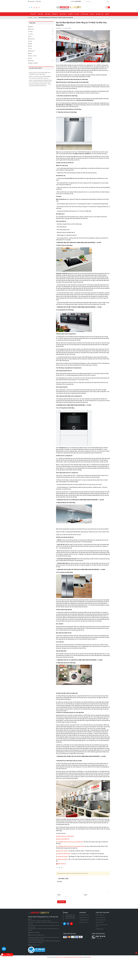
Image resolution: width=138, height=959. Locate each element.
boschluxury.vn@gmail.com (37, 935)
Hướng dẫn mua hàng (84, 915)
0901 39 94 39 (100, 936)
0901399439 (37, 932)
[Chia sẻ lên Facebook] (57, 867)
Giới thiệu (40, 14)
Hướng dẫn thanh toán (84, 917)
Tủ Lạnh (92, 14)
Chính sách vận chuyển (101, 919)
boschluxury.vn (36, 945)
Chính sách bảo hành (100, 917)
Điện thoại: (30, 932)
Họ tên (59, 894)
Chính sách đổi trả (99, 922)
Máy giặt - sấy (99, 14)
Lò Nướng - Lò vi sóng (73, 14)
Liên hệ (107, 14)
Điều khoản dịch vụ (83, 922)
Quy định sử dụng (99, 928)
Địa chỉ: (30, 919)
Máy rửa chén (84, 14)
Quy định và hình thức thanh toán (102, 925)
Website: (30, 945)
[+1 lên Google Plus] (62, 867)
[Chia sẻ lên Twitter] (60, 867)
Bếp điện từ (55, 14)
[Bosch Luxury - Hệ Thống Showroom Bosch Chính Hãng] (69, 7)
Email (86, 894)
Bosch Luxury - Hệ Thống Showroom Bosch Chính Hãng (70, 916)
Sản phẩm (47, 14)
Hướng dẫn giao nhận (84, 919)
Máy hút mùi (63, 14)
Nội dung (59, 881)
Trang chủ (33, 14)
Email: (29, 935)
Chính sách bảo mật (100, 915)
